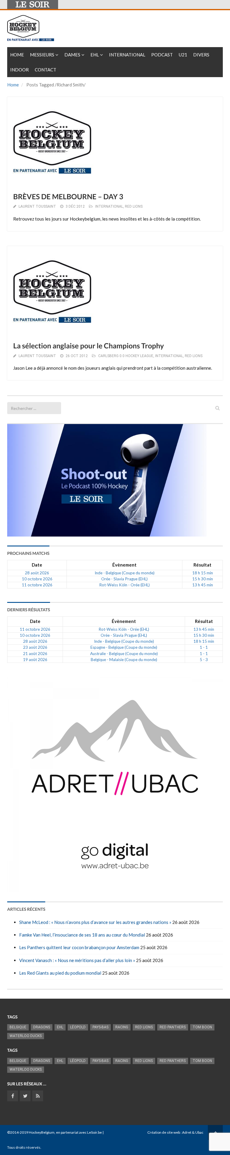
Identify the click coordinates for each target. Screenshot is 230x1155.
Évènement (124, 564)
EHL (94, 54)
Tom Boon (202, 1027)
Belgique (18, 1027)
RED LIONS (134, 206)
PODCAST (162, 54)
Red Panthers (173, 1027)
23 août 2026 (35, 647)
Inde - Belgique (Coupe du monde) (125, 572)
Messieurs (42, 54)
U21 (183, 54)
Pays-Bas (100, 1027)
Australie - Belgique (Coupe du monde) (124, 653)
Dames (72, 54)
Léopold (78, 1027)
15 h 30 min (202, 578)
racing (121, 1027)
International (127, 54)
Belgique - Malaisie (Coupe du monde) (124, 659)
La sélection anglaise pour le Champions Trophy (88, 345)
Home (17, 54)
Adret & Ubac (192, 1132)
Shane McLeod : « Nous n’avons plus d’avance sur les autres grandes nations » (95, 922)
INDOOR (19, 69)
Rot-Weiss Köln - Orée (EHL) (124, 584)
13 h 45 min (202, 584)
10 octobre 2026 (37, 578)
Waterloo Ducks (26, 1036)
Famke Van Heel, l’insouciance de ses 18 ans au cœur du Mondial (82, 934)
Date (37, 564)
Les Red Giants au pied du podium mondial (60, 973)
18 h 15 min (202, 572)
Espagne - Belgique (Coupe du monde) (123, 647)
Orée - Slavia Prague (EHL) (124, 578)
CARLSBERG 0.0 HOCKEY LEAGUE (125, 356)
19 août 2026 (35, 659)
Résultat (202, 564)
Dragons (41, 1027)
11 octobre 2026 (37, 584)
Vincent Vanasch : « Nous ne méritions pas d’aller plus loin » (77, 960)
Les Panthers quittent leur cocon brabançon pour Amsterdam (79, 947)
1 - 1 (204, 647)
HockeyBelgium (42, 1132)
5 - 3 (204, 659)
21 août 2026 (35, 653)
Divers (201, 54)
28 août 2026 (37, 572)
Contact (45, 69)
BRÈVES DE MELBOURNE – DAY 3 (68, 196)
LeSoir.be (94, 1132)
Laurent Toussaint (37, 206)
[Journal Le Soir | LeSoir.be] (32, 4)
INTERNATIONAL (109, 206)
